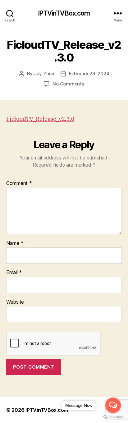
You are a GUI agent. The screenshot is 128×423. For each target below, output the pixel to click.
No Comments (68, 84)
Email (14, 272)
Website (15, 302)
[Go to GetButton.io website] (113, 417)
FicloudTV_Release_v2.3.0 (40, 119)
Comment (19, 183)
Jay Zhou (44, 73)
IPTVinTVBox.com (64, 13)
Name (14, 243)
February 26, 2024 (89, 73)
